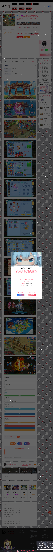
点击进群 (20, 294)
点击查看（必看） (29, 283)
